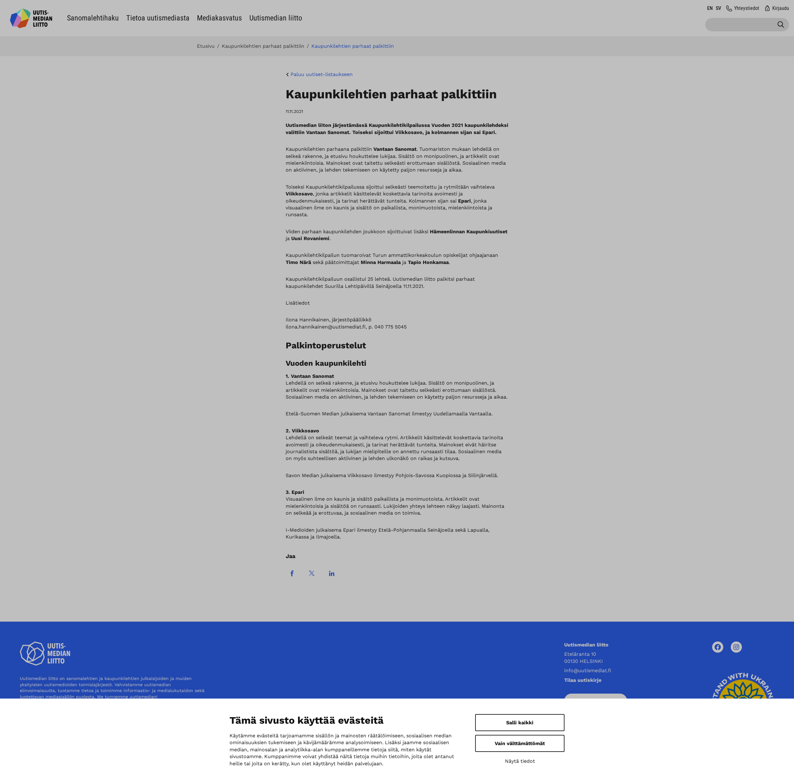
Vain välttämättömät (520, 743)
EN (710, 8)
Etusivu (206, 46)
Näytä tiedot (520, 761)
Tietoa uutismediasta (158, 18)
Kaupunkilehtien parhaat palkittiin (263, 46)
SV (718, 8)
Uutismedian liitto (275, 18)
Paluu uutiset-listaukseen (322, 74)
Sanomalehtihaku (93, 18)
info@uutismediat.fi (587, 670)
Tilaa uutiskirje (582, 680)
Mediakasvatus (219, 18)
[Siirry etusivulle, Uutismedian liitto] (31, 18)
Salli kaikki (519, 723)
